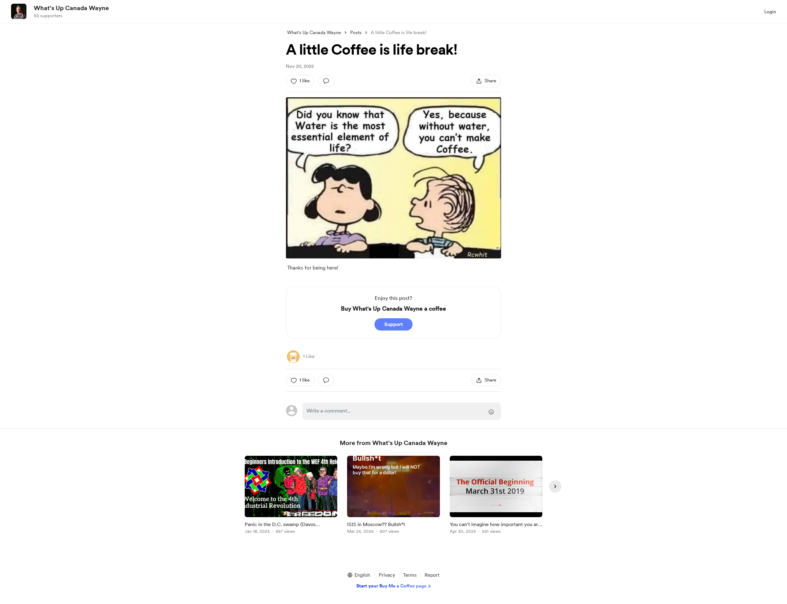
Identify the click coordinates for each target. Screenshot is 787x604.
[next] (555, 486)
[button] (358, 575)
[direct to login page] (401, 411)
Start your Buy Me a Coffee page (391, 586)
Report (432, 575)
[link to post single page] (291, 495)
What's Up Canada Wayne (71, 8)
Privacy (387, 575)
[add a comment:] (326, 81)
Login (770, 11)
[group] (291, 495)
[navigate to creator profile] (18, 11)
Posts (356, 32)
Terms (410, 575)
